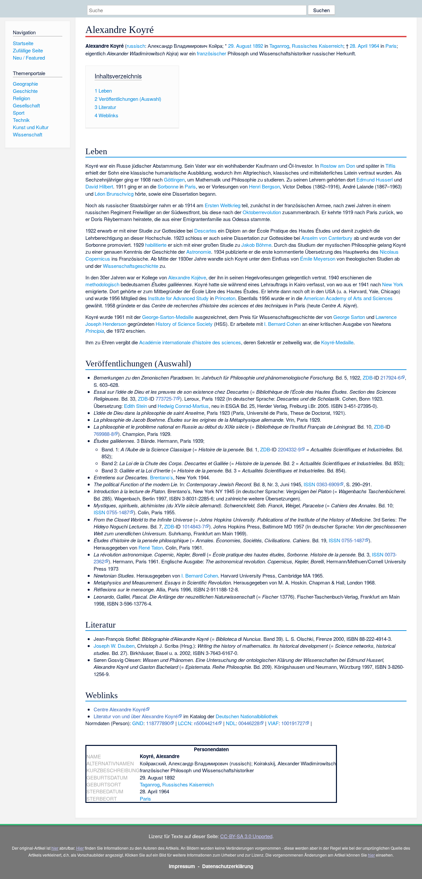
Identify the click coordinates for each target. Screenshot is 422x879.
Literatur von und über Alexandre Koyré (136, 716)
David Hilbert (99, 186)
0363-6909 (327, 484)
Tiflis (390, 165)
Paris (391, 45)
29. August (239, 45)
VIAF (273, 723)
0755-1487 (117, 512)
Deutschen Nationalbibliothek (247, 716)
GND (137, 723)
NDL (231, 723)
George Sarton (349, 316)
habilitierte (155, 244)
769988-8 (104, 433)
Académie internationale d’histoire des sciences (190, 342)
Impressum (182, 866)
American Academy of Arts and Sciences (348, 298)
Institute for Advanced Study (178, 298)
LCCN (184, 723)
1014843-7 (193, 526)
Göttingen (174, 179)
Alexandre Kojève (187, 277)
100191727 (293, 723)
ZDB (368, 377)
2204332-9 (289, 449)
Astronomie (198, 251)
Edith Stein (135, 405)
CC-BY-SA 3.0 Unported (246, 836)
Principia (94, 330)
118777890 (158, 723)
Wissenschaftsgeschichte (130, 265)
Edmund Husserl (374, 179)
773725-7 (166, 398)
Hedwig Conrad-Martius (183, 405)
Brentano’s (161, 477)
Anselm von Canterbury (326, 237)
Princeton (225, 298)
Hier (80, 848)
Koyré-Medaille (337, 342)
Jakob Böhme (256, 244)
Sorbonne (168, 186)
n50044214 (206, 723)
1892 (258, 45)
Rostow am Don (337, 165)
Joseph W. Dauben (114, 645)
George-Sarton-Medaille (168, 316)
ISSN (309, 484)
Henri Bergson (264, 186)
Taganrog (279, 45)
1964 (374, 45)
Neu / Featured (29, 57)
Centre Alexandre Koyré (119, 709)
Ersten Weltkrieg (222, 205)
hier (54, 848)
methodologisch (102, 284)
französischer (211, 53)
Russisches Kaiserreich (317, 45)
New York (392, 284)
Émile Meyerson (317, 258)
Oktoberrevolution (262, 212)
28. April (358, 45)
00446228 (248, 723)
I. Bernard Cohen (282, 323)
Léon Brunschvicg (114, 193)
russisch (136, 45)
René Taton (150, 547)
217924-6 (390, 377)
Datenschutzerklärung (227, 866)
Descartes (205, 230)
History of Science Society (184, 323)
